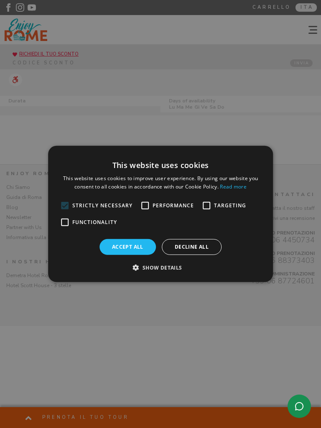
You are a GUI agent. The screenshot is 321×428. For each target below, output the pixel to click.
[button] (160, 267)
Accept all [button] (127, 246)
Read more (233, 186)
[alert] (160, 214)
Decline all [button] (192, 246)
